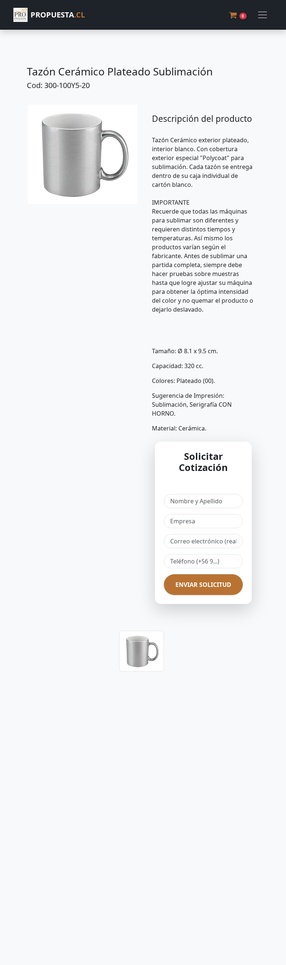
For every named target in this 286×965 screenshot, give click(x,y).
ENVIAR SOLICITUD (203, 585)
